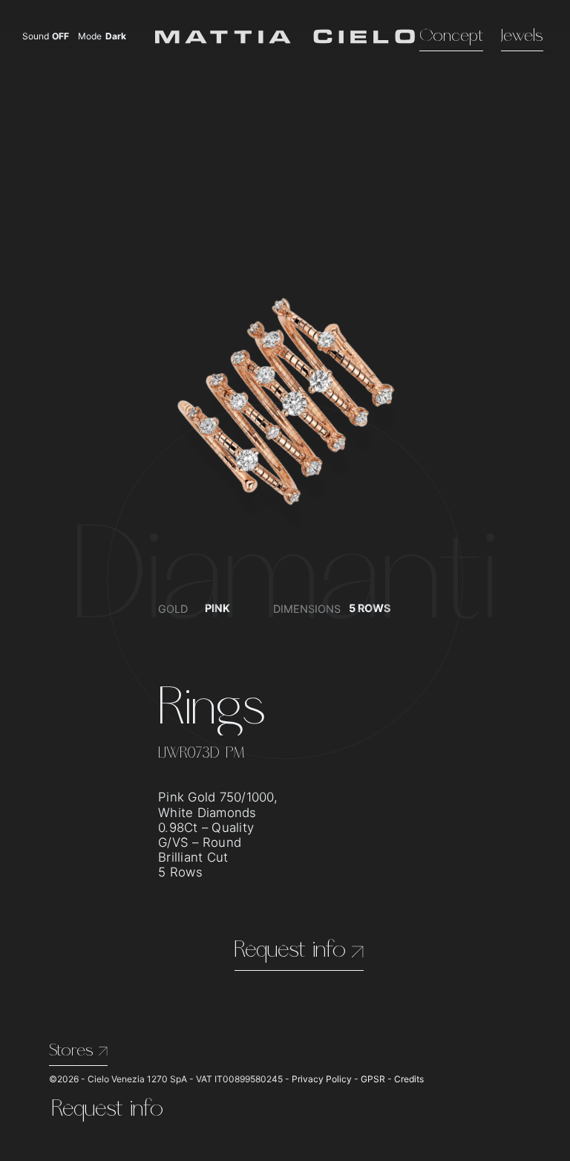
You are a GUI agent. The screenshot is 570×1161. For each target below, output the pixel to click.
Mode (102, 36)
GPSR (373, 1078)
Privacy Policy (322, 1078)
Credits (409, 1078)
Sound (45, 36)
